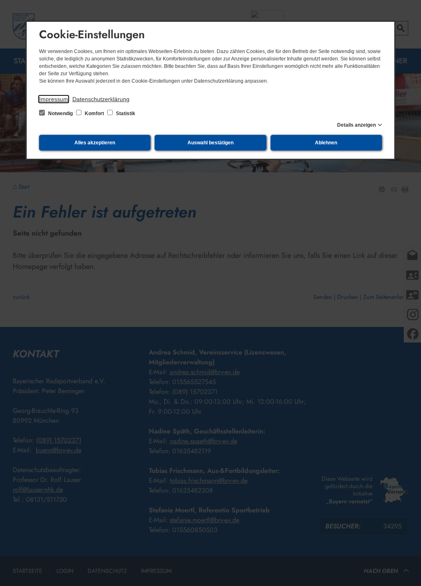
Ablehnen (326, 143)
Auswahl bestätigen (210, 143)
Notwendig (60, 113)
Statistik (125, 113)
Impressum (53, 99)
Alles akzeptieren (94, 143)
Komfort (94, 113)
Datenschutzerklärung (101, 99)
